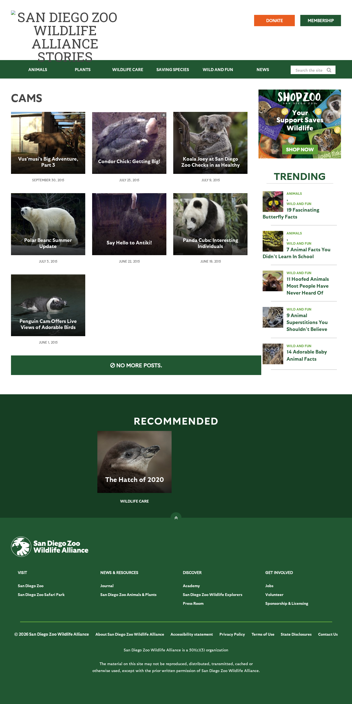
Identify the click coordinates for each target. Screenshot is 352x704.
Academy (191, 585)
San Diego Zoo (30, 585)
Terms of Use (263, 634)
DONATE (274, 20)
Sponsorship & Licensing (286, 603)
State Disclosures (296, 634)
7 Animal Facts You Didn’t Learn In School (297, 252)
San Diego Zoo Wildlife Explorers (212, 594)
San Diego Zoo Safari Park (41, 594)
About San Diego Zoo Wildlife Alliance (129, 634)
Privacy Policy (232, 634)
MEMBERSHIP (321, 20)
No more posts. (139, 365)
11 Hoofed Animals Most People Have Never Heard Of (308, 285)
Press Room (193, 603)
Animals (37, 69)
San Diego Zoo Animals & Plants (128, 594)
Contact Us (328, 634)
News (263, 69)
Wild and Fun (218, 69)
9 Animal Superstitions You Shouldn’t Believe (307, 322)
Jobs (269, 585)
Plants (82, 69)
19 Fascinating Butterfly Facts (291, 213)
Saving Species (172, 69)
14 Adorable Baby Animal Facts (307, 355)
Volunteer (274, 594)
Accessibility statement (191, 634)
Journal (107, 585)
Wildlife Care (127, 69)
